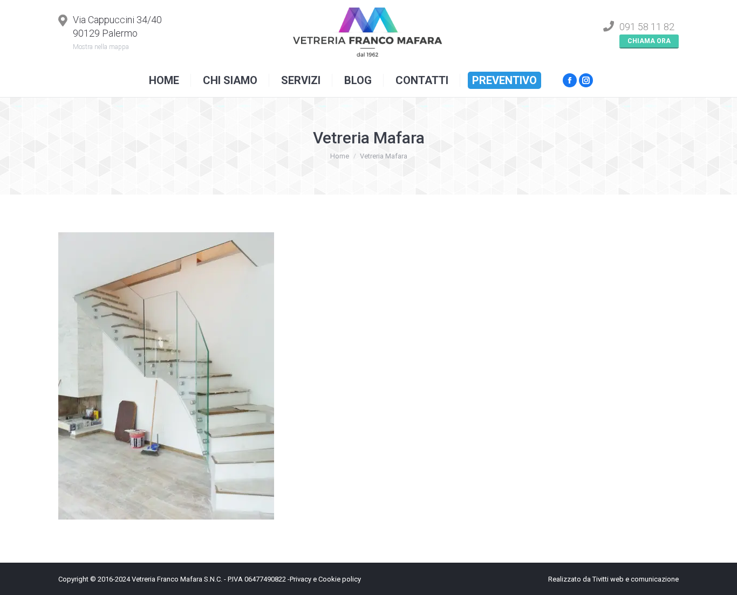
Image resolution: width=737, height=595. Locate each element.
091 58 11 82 (646, 26)
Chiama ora (649, 41)
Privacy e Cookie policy (325, 579)
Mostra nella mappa (102, 47)
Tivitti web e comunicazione (635, 579)
